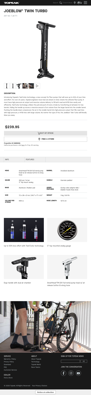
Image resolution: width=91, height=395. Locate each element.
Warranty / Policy (10, 359)
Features (30, 159)
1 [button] (44, 348)
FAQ (5, 367)
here (23, 145)
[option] (45, 327)
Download (7, 364)
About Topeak (36, 359)
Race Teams (35, 367)
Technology (35, 362)
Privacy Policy (9, 362)
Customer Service (10, 370)
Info (7, 159)
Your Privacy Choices (39, 385)
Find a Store (8, 378)
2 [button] (47, 348)
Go (84, 361)
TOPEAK (11, 3)
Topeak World (36, 364)
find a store (48, 139)
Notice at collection (45, 392)
